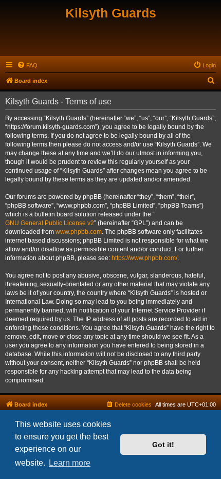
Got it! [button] (163, 444)
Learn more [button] (69, 462)
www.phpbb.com (79, 231)
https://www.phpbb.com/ (144, 258)
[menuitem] (27, 65)
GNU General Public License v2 (49, 223)
